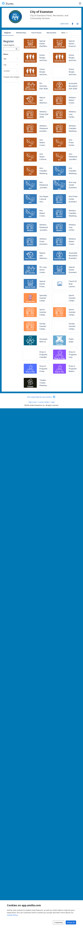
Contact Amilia (43, 402)
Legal (52, 402)
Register (7, 33)
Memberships (21, 33)
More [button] (63, 33)
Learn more (64, 24)
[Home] (8, 3)
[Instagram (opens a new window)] (77, 23)
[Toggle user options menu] (80, 3)
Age (5, 59)
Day (5, 65)
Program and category (11, 77)
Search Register (8, 45)
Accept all (71, 922)
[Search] (16, 49)
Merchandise (51, 33)
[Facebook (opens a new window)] (72, 23)
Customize (58, 922)
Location (7, 71)
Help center (33, 402)
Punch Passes (36, 33)
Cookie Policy (12, 915)
